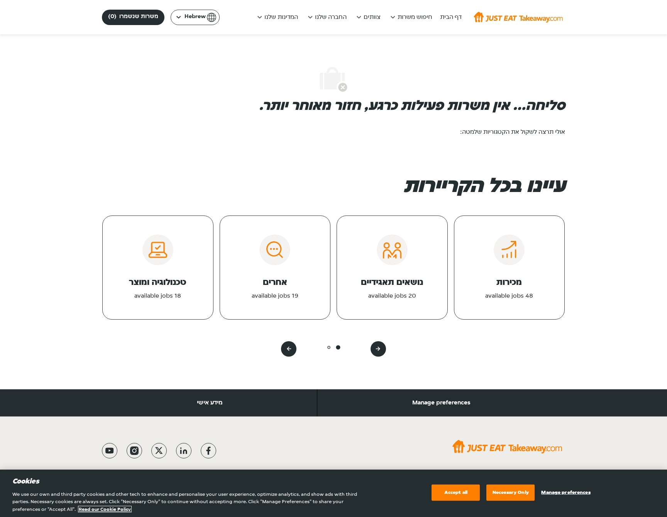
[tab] (338, 347)
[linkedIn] (183, 450)
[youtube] (109, 450)
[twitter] (159, 450)
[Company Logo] (518, 17)
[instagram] (134, 450)
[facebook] (208, 450)
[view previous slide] (378, 349)
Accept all (455, 492)
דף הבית (451, 17)
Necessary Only (511, 492)
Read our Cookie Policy (105, 509)
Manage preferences (441, 403)
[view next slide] (288, 349)
